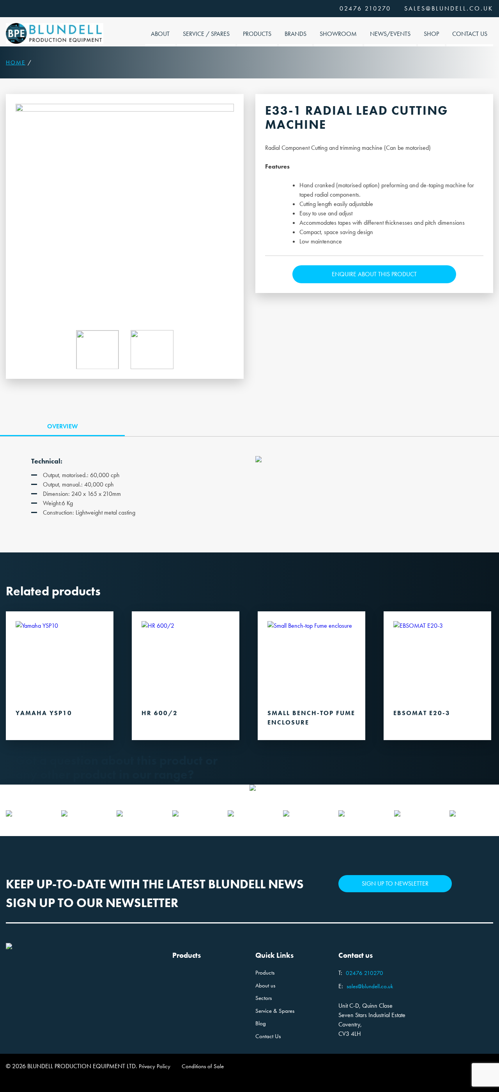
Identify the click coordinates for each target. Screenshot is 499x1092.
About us (265, 985)
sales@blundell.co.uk (448, 8)
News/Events (390, 34)
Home (15, 62)
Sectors (263, 998)
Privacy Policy (154, 1066)
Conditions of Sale (203, 1066)
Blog (260, 1023)
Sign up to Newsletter (395, 883)
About (160, 34)
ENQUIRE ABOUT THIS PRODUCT (374, 274)
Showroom (338, 34)
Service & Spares (274, 1011)
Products (257, 34)
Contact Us (469, 34)
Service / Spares (206, 34)
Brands (295, 34)
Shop (431, 34)
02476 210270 (365, 8)
